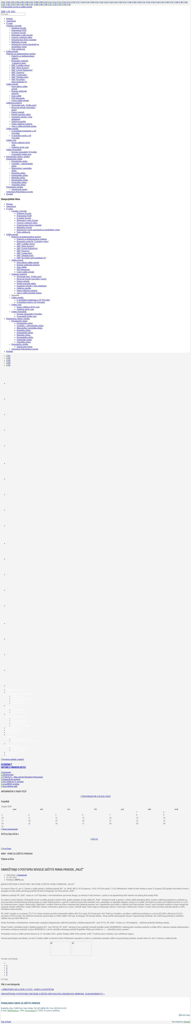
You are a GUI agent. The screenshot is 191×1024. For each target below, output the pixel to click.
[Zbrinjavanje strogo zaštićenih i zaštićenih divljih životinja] (7, 775)
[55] (69, 4)
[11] (50, 2)
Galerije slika (11, 737)
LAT (8, 11)
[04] (17, 2)
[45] (22, 4)
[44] (17, 4)
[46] (26, 4)
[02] (8, 2)
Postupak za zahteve (14, 690)
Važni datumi (11, 732)
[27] (125, 2)
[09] (40, 2)
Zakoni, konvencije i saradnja (18, 694)
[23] (106, 2)
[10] (45, 2)
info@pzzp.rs (13, 1010)
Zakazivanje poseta (14, 730)
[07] (31, 2)
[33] (153, 2)
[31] (143, 2)
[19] (87, 2)
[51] (50, 4)
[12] (54, 2)
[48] (36, 4)
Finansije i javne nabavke (16, 716)
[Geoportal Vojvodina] (6, 772)
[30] (139, 2)
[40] (185, 2)
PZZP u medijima (18, 750)
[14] (64, 2)
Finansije (15, 718)
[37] (171, 2)
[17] (78, 2)
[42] (8, 4)
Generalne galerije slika (21, 739)
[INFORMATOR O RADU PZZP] (96, 796)
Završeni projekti (18, 712)
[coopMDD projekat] (10, 779)
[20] (92, 2)
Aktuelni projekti (18, 710)
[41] (3, 4)
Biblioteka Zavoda (13, 728)
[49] (40, 4)
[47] (31, 4)
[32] (148, 2)
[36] (167, 2)
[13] (59, 2)
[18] (82, 2)
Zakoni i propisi (17, 696)
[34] (157, 2)
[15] (68, 2)
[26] (120, 2)
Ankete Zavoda (12, 752)
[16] (73, 2)
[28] (129, 2)
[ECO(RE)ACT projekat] (12, 782)
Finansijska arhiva (18, 721)
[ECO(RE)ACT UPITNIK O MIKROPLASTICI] (12, 759)
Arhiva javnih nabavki (20, 725)
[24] (110, 2)
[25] (115, 2)
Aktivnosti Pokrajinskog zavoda (24, 741)
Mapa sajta (10, 755)
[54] (64, 4)
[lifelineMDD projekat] (9, 786)
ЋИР (3, 11)
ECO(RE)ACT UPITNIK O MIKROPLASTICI (13, 766)
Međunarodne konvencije (21, 698)
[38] (176, 2)
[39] (181, 2)
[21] (96, 2)
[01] (3, 2)
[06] (26, 2)
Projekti (9, 707)
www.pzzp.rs (30, 1010)
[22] (101, 2)
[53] (59, 4)
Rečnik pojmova (18, 703)
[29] (134, 2)
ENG (13, 11)
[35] (162, 2)
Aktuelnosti (22, 875)
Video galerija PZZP (19, 748)
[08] (36, 2)
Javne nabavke (17, 723)
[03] (12, 2)
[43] (12, 4)
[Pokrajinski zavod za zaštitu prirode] (16, 7)
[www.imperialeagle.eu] (9, 829)
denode (187, 1022)
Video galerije (12, 745)
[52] (54, 4)
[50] (45, 4)
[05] (22, 2)
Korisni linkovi (17, 701)
